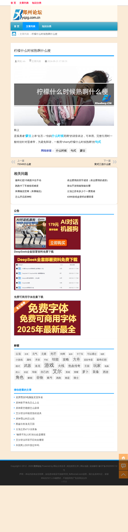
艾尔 (57, 371)
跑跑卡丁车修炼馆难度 (26, 185)
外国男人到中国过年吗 (27, 445)
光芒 (53, 353)
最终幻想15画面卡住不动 (28, 180)
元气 (34, 353)
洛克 (37, 366)
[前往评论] (122, 466)
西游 (105, 372)
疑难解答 (94, 465)
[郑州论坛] (28, 6)
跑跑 (58, 377)
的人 (18, 372)
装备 (96, 371)
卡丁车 (80, 353)
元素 (43, 353)
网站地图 (84, 465)
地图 (102, 354)
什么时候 (58, 136)
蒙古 (29, 136)
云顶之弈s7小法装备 (26, 429)
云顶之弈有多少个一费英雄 (81, 191)
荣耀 (76, 372)
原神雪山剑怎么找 (25, 418)
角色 (20, 377)
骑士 (76, 377)
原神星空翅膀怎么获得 (27, 407)
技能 (55, 359)
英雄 (68, 372)
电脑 (107, 366)
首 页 (13, 2)
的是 (26, 372)
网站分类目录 (59, 465)
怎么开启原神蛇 (23, 196)
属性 (29, 359)
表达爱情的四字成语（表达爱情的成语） (88, 180)
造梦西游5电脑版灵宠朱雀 (29, 397)
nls (24, 61)
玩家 (97, 365)
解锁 (30, 377)
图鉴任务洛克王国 (25, 423)
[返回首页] (122, 457)
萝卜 (85, 371)
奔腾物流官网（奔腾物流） (29, 191)
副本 (71, 354)
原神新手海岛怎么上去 (27, 402)
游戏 (49, 364)
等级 (34, 372)
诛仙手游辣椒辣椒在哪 (78, 185)
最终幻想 (102, 359)
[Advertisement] (64, 508)
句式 (98, 142)
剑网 (62, 353)
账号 (49, 377)
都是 (67, 377)
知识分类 (36, 2)
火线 (61, 365)
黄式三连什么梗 (102, 164)
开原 (37, 359)
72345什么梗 (24, 164)
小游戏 (19, 359)
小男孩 (64, 481)
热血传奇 (74, 366)
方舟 (76, 359)
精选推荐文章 (73, 465)
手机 (46, 359)
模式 (18, 366)
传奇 (26, 354)
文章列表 (24, 2)
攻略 (66, 359)
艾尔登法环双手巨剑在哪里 (30, 439)
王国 (86, 366)
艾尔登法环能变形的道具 (29, 413)
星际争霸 (88, 359)
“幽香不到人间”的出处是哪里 (31, 434)
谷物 (39, 377)
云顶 (18, 353)
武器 (27, 365)
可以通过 (91, 353)
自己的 (45, 372)
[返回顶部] (122, 474)
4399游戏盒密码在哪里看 (80, 196)
